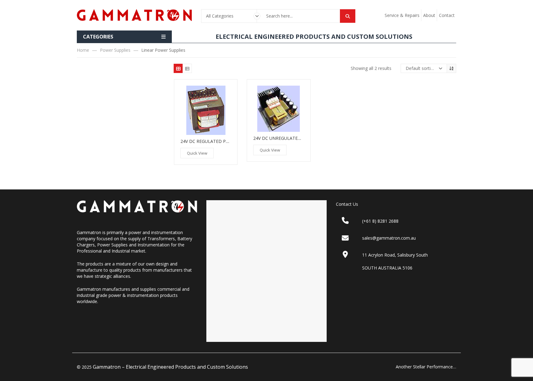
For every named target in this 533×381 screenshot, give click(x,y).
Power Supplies (115, 50)
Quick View (197, 153)
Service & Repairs (402, 15)
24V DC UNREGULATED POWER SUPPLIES (296, 138)
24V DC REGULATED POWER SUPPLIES (219, 141)
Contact (447, 15)
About (429, 15)
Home (83, 50)
